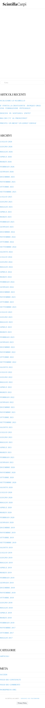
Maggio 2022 (6, 382)
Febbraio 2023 (7, 337)
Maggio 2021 (6, 442)
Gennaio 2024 (7, 287)
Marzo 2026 (6, 162)
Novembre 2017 (8, 628)
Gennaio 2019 (7, 583)
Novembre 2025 (8, 182)
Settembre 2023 (8, 307)
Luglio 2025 (6, 197)
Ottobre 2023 (7, 302)
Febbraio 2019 (7, 578)
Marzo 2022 (6, 392)
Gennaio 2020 (7, 522)
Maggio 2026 (6, 152)
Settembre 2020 (8, 482)
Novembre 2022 (8, 352)
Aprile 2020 (6, 507)
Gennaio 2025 (7, 227)
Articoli (4, 656)
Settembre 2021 (8, 422)
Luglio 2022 (6, 372)
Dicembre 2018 (7, 588)
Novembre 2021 (8, 412)
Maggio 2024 (6, 267)
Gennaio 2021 (7, 462)
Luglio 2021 (6, 432)
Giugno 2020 (6, 498)
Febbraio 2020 (7, 517)
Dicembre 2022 (7, 347)
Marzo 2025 (6, 217)
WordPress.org (8, 690)
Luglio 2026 (6, 142)
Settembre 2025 (8, 192)
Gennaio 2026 (7, 172)
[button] (40, 4)
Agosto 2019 (6, 548)
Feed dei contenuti (10, 680)
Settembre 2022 (8, 362)
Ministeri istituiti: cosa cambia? (22, 18)
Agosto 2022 (6, 367)
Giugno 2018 (6, 603)
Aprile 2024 (6, 272)
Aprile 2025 (6, 212)
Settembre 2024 (8, 247)
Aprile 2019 (6, 568)
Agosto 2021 (6, 427)
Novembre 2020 (8, 472)
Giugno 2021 (6, 437)
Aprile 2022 (6, 387)
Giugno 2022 (6, 377)
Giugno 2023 (6, 317)
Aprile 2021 (6, 447)
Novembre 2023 (8, 297)
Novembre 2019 (8, 533)
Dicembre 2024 (7, 232)
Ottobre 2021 (7, 417)
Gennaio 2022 (7, 402)
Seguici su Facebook (30, 698)
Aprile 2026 (6, 157)
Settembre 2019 (8, 543)
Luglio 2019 (6, 553)
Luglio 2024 (6, 257)
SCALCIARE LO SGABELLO (12, 101)
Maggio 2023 (6, 322)
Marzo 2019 (6, 573)
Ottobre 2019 (7, 538)
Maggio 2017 (6, 638)
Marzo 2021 (6, 452)
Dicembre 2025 (7, 177)
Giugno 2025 (6, 202)
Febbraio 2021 (7, 457)
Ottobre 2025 (7, 187)
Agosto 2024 (6, 252)
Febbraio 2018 (7, 623)
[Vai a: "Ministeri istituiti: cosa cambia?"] (22, 39)
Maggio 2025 (6, 207)
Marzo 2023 (6, 332)
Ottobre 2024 (7, 242)
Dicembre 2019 (7, 528)
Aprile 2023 (6, 327)
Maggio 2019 (6, 563)
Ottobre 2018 (7, 598)
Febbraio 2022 (7, 397)
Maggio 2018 (6, 608)
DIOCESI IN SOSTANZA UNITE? (15, 113)
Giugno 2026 (6, 147)
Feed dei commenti (10, 685)
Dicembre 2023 (7, 292)
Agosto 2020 (6, 487)
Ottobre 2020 (7, 477)
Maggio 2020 (6, 503)
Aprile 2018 (6, 613)
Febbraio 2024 (7, 282)
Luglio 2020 (6, 492)
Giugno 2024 (6, 262)
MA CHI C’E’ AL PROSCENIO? (13, 118)
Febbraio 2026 (7, 167)
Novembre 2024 (8, 237)
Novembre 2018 (8, 593)
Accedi (3, 675)
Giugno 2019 (6, 558)
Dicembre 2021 (7, 407)
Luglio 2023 (6, 312)
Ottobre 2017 (7, 633)
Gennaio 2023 (7, 342)
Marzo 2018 (6, 618)
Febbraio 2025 (7, 222)
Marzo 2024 (6, 277)
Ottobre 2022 (7, 357)
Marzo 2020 (6, 512)
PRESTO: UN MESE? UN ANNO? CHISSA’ (18, 123)
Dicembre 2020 (7, 467)
